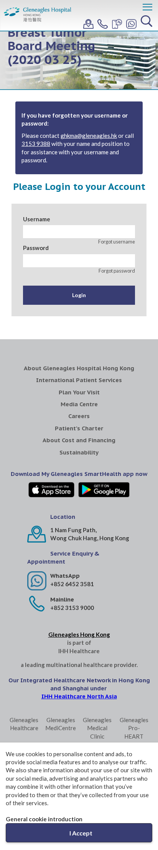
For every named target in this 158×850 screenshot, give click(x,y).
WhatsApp (65, 575)
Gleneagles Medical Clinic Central (97, 732)
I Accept (80, 833)
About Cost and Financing (79, 440)
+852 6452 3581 (72, 583)
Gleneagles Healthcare (24, 723)
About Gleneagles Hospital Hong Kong (79, 368)
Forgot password (117, 271)
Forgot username (116, 242)
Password (36, 247)
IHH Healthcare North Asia (79, 696)
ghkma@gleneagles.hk (89, 135)
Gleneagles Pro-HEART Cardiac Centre (134, 736)
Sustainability (79, 452)
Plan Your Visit (79, 392)
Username (36, 219)
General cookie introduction (44, 819)
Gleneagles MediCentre (60, 723)
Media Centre (79, 404)
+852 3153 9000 (72, 607)
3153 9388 (35, 143)
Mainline (62, 599)
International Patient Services (79, 380)
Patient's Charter (79, 428)
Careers (79, 416)
